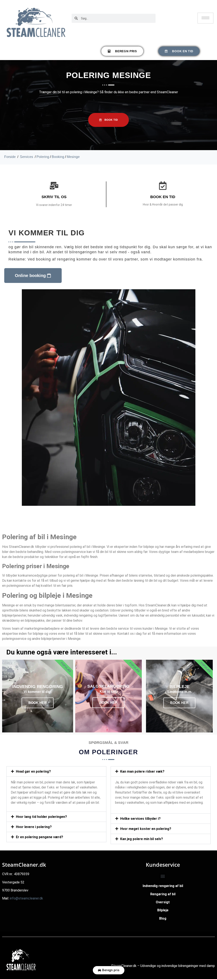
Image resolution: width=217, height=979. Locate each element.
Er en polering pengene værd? (39, 837)
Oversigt (163, 902)
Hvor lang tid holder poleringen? (41, 817)
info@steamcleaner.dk (26, 898)
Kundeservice (163, 864)
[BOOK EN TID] (163, 185)
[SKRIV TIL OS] (54, 185)
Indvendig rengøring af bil (163, 886)
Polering (42, 157)
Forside (10, 157)
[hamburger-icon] (205, 18)
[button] (56, 771)
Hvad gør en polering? (33, 771)
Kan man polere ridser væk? (142, 771)
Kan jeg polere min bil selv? (141, 839)
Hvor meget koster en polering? (145, 829)
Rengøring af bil (162, 894)
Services (26, 157)
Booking (58, 157)
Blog (162, 918)
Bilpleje (162, 910)
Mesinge (73, 157)
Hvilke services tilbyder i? (140, 819)
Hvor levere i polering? (34, 827)
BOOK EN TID (162, 197)
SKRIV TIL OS (54, 197)
